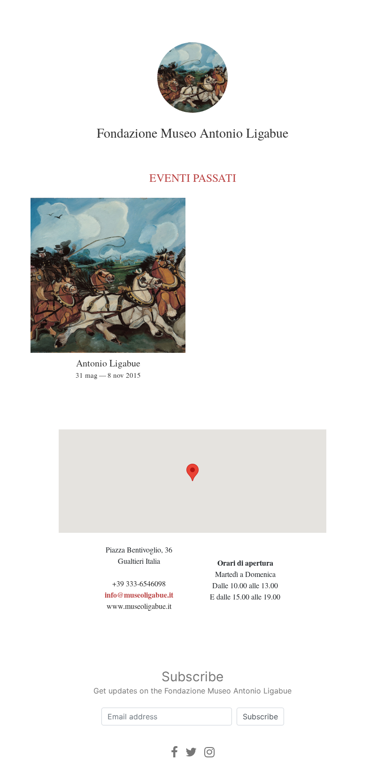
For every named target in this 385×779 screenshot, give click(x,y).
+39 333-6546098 (139, 583)
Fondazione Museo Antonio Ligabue (192, 132)
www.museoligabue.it (139, 606)
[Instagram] (209, 752)
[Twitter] (191, 752)
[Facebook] (174, 752)
